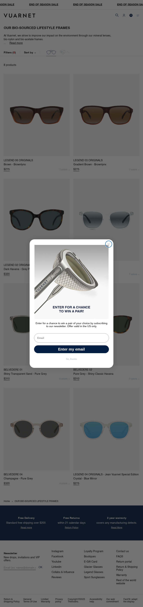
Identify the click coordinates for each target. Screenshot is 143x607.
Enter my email (71, 349)
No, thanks (71, 359)
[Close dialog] (108, 244)
